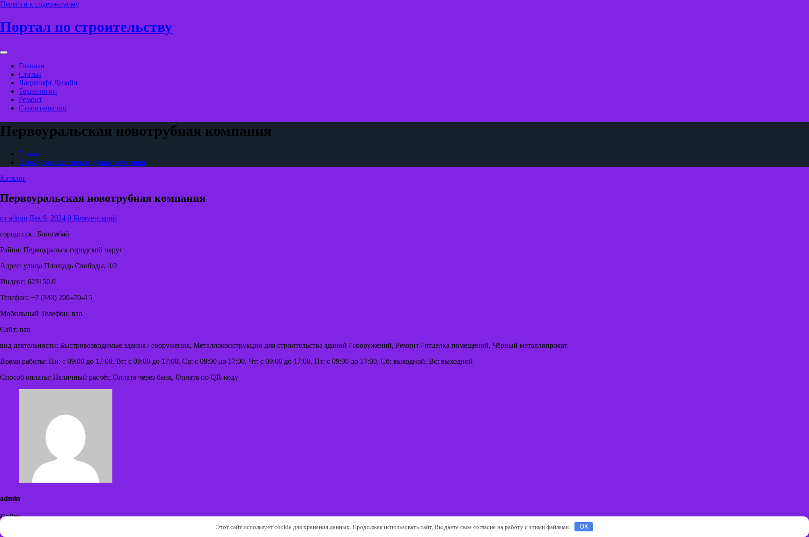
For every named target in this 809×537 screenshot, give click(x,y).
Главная (31, 66)
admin (13, 218)
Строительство (42, 108)
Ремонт (30, 99)
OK (584, 526)
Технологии (38, 91)
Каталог (13, 178)
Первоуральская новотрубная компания (82, 162)
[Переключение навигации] (3, 52)
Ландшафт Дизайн (48, 83)
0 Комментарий (92, 218)
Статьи (30, 74)
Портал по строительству (86, 26)
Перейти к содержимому (39, 4)
